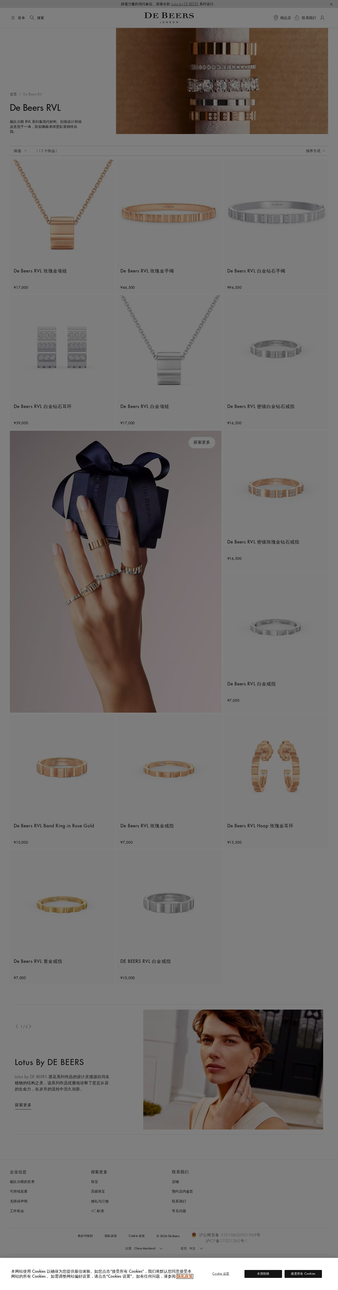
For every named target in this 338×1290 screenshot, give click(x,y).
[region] (169, 1274)
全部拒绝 (263, 1273)
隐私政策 (185, 1276)
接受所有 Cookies (303, 1273)
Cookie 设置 (220, 1273)
